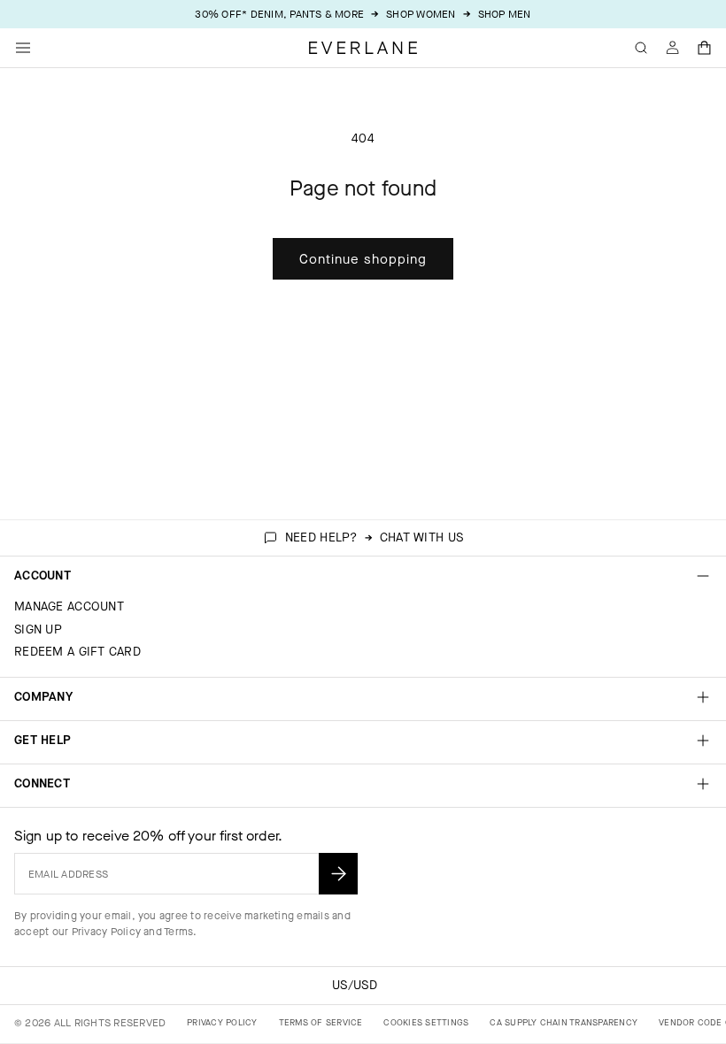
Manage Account (69, 606)
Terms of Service (321, 1022)
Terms (178, 932)
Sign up (38, 629)
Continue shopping (363, 259)
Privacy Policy (106, 932)
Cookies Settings (425, 1022)
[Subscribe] (338, 873)
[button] (705, 47)
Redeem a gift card (77, 651)
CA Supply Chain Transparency (563, 1022)
